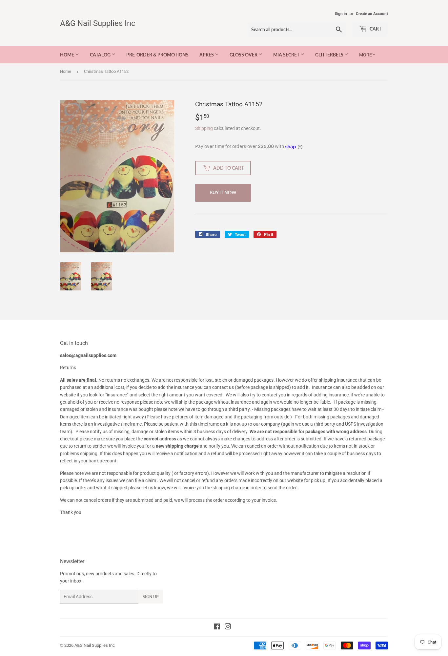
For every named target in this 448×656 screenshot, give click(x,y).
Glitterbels (329, 54)
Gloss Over (244, 54)
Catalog (101, 54)
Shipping (204, 128)
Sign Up (150, 596)
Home (67, 54)
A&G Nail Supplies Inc (97, 23)
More (365, 54)
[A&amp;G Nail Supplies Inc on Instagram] (228, 627)
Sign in (341, 13)
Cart (375, 29)
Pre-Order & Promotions (157, 54)
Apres (207, 54)
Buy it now (223, 192)
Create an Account (372, 13)
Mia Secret (286, 54)
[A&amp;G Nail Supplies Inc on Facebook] (217, 627)
